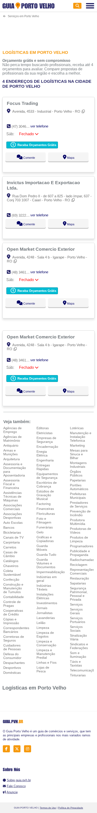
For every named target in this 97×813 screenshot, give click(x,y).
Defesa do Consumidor (12, 656)
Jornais (41, 608)
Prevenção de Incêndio (80, 513)
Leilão (40, 623)
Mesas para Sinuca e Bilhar (79, 454)
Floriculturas (45, 514)
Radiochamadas (82, 560)
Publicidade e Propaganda (80, 553)
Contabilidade (13, 597)
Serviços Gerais (76, 611)
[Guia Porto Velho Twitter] (18, 748)
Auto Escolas (13, 522)
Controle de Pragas (12, 603)
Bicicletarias (12, 532)
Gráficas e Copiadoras (45, 539)
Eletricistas (44, 433)
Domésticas (12, 672)
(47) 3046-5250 (23, 126)
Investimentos (46, 603)
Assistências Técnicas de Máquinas (12, 496)
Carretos (9, 547)
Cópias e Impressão (11, 621)
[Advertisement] (48, 31)
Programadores (81, 546)
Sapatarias (78, 583)
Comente (29, 157)
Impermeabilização (50, 572)
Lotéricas (77, 428)
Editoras (42, 428)
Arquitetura (11, 459)
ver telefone (39, 126)
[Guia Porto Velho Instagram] (29, 748)
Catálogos (10, 561)
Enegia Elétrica (42, 453)
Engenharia (45, 460)
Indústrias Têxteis (43, 587)
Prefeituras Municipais (78, 496)
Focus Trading (23, 103)
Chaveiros (10, 566)
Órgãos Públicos (76, 473)
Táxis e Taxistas (76, 663)
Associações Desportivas (12, 516)
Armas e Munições (10, 452)
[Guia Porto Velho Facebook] (7, 748)
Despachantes (14, 663)
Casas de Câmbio (10, 554)
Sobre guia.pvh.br (19, 780)
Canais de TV (13, 537)
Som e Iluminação (78, 654)
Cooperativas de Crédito (13, 612)
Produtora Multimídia (77, 522)
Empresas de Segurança (46, 440)
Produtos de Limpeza (79, 539)
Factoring (43, 504)
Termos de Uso (48, 807)
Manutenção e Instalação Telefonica (80, 436)
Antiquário (10, 445)
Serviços (76, 604)
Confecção (11, 579)
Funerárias (44, 527)
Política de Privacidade (70, 807)
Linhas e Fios (46, 662)
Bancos (8, 527)
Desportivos (12, 668)
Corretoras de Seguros (13, 638)
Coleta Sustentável (12, 572)
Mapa (70, 157)
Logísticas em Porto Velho (34, 688)
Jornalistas (44, 613)
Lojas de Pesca (42, 669)
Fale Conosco (16, 786)
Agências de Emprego (12, 430)
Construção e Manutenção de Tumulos (13, 588)
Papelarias (78, 480)
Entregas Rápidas (43, 467)
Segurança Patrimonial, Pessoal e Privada (79, 593)
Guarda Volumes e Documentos (45, 563)
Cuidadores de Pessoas (12, 647)
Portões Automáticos (79, 487)
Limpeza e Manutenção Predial (45, 653)
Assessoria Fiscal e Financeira (11, 484)
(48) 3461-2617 (23, 272)
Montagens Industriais (78, 464)
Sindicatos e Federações (79, 646)
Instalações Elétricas (44, 596)
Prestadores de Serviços (79, 504)
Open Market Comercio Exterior (41, 249)
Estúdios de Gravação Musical (45, 495)
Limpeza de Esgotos (45, 634)
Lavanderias (45, 618)
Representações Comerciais (82, 571)
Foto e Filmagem (43, 520)
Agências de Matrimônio (12, 438)
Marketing (77, 445)
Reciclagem (78, 565)
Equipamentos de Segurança (47, 476)
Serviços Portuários (77, 620)
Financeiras (45, 509)
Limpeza (42, 628)
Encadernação (47, 446)
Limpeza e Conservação (46, 643)
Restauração (79, 578)
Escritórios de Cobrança (46, 484)
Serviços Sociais (76, 628)
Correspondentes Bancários (16, 630)
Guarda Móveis (42, 547)
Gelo (40, 532)
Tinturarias (78, 675)
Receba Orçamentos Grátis (36, 145)
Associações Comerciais (12, 507)
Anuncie (12, 792)
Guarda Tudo (46, 554)
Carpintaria (11, 542)
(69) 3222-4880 (23, 215)
